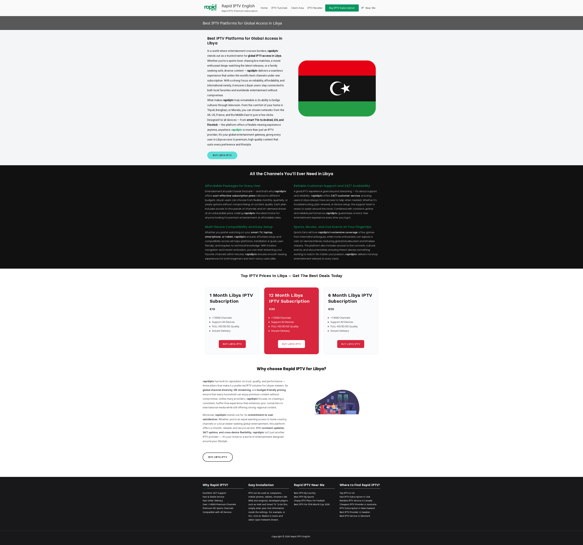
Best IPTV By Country (304, 492)
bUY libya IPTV (222, 155)
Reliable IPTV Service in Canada (356, 500)
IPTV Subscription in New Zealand (357, 508)
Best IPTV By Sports (304, 496)
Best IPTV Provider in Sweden (355, 512)
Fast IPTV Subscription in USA (355, 496)
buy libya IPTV (217, 457)
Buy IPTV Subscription (342, 8)
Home (264, 8)
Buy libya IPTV (350, 344)
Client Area (297, 8)
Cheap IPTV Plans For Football (309, 500)
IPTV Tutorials (279, 8)
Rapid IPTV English (238, 5)
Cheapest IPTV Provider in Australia (358, 504)
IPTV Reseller (315, 8)
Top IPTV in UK (347, 492)
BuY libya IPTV (232, 344)
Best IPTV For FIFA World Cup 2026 (312, 504)
